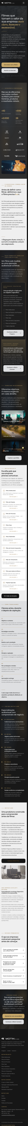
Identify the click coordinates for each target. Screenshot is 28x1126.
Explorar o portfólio (13, 458)
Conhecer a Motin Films (13, 861)
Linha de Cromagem (9, 436)
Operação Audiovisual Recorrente (9, 1084)
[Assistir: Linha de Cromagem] (13, 432)
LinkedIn (9, 1050)
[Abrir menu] (23, 3)
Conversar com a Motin (11, 65)
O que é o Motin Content (7, 1082)
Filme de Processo (5, 1061)
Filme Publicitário (5, 1066)
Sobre (2, 1096)
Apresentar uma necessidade (13, 1016)
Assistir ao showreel (10, 70)
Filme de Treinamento (6, 1071)
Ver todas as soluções (10, 596)
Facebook (14, 1050)
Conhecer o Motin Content (12, 368)
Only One (6, 451)
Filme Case (4, 1064)
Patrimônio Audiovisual (6, 1089)
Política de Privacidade (6, 1103)
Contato (3, 1100)
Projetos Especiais (5, 1076)
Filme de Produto (5, 1059)
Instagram (3, 1050)
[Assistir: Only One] (13, 446)
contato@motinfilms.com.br (8, 1115)
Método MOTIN (5, 1087)
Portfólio (3, 1098)
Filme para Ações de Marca (8, 1073)
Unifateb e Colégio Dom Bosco (12, 421)
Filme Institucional (5, 1057)
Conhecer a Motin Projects (12, 333)
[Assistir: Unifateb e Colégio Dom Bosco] (13, 417)
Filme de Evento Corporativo (8, 1069)
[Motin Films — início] (7, 3)
